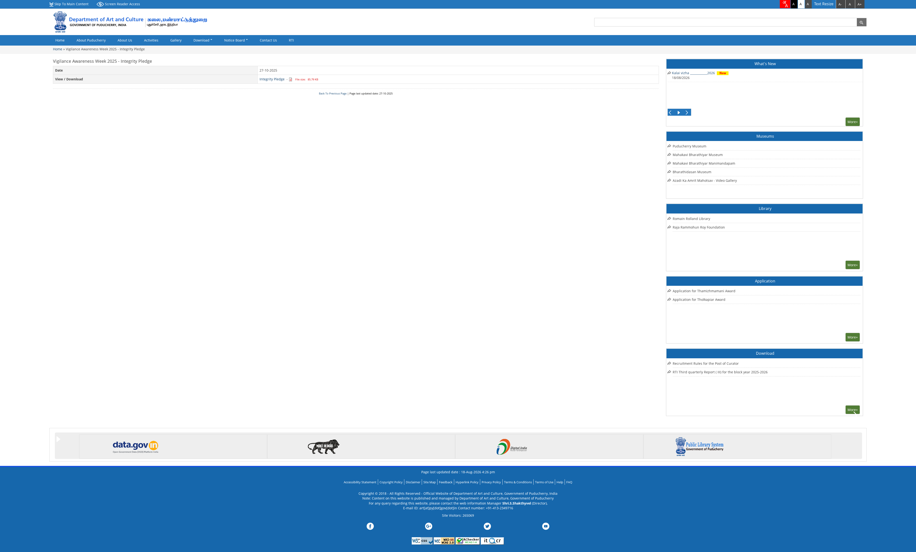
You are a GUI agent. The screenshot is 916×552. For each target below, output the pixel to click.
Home (60, 40)
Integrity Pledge (272, 79)
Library (765, 208)
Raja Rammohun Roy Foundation (699, 227)
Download (201, 40)
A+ (860, 4)
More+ (853, 122)
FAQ (569, 482)
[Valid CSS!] (422, 540)
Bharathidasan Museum (692, 172)
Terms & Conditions (518, 482)
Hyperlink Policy (467, 482)
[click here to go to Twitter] (487, 525)
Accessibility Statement (360, 482)
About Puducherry (91, 40)
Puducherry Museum (689, 146)
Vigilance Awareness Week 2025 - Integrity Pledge (105, 49)
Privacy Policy (491, 482)
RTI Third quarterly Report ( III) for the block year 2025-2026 (720, 372)
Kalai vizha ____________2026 (693, 73)
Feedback (446, 482)
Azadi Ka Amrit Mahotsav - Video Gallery (705, 180)
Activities (151, 40)
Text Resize (823, 4)
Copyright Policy (391, 482)
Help (560, 482)
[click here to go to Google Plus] (428, 525)
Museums (765, 136)
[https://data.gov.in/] (135, 446)
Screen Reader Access (122, 4)
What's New (765, 63)
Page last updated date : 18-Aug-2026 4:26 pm (458, 472)
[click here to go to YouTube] (545, 525)
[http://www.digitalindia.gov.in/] (512, 446)
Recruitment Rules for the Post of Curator (706, 363)
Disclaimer (413, 482)
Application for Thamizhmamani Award (704, 291)
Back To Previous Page (333, 93)
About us (125, 40)
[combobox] (785, 4)
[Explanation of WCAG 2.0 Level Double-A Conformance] (444, 540)
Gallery (176, 40)
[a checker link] (468, 540)
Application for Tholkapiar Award (699, 299)
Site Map (429, 482)
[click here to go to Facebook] (370, 525)
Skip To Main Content (70, 4)
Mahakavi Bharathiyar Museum (698, 154)
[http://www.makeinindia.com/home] (323, 446)
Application (765, 281)
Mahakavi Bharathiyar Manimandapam (704, 163)
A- (840, 4)
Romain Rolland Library (691, 218)
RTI (291, 40)
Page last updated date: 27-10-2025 (371, 93)
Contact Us (268, 40)
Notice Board (235, 40)
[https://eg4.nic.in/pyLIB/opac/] (699, 446)
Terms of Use (544, 482)
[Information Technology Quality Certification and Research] (493, 540)
